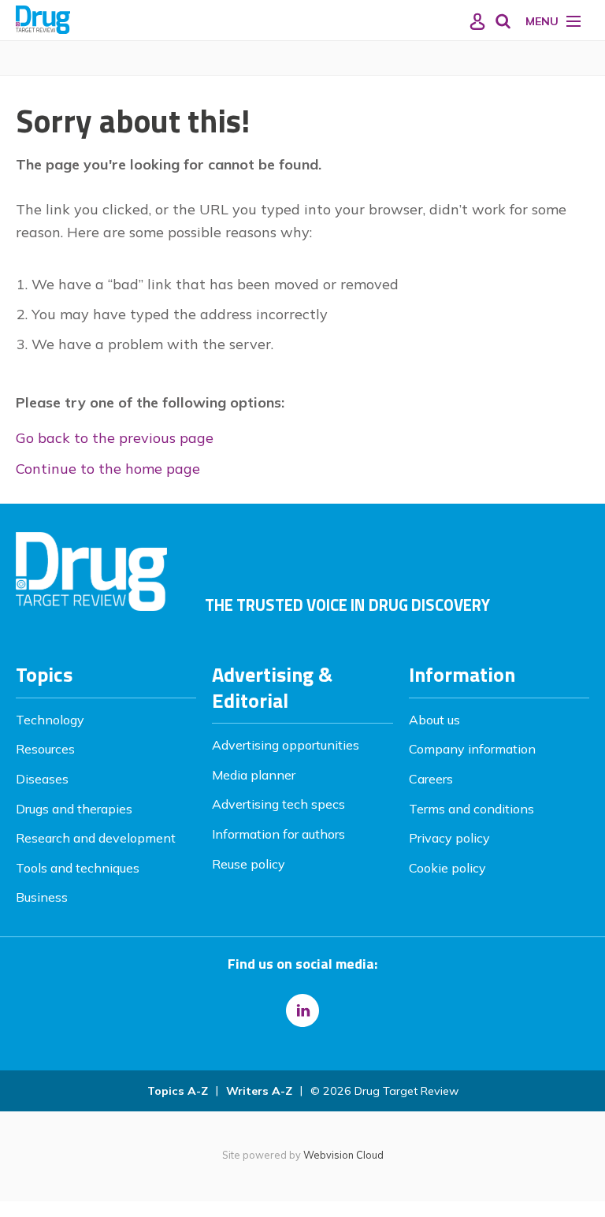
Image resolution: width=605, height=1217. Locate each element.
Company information (472, 749)
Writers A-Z (259, 1091)
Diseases (42, 779)
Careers (431, 779)
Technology (50, 720)
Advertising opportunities (285, 745)
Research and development (96, 838)
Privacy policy (449, 838)
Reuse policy (248, 864)
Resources (45, 749)
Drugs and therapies (74, 809)
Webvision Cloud (343, 1154)
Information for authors (278, 834)
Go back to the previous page (114, 438)
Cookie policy (447, 868)
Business (42, 897)
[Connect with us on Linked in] (302, 1010)
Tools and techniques (77, 868)
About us (434, 720)
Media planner (253, 775)
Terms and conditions (471, 809)
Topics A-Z (177, 1091)
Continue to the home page (108, 469)
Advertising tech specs (278, 804)
